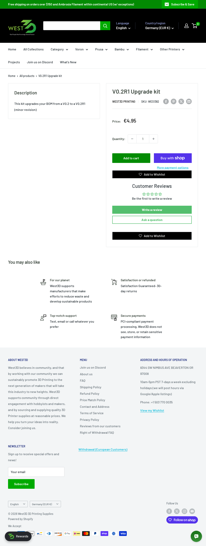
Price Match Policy (92, 400)
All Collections (33, 49)
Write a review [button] (152, 210)
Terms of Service (92, 413)
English (14, 504)
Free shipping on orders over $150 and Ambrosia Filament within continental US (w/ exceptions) (71, 4)
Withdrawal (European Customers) (102, 449)
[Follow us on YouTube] (192, 511)
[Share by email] (189, 101)
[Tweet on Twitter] (181, 101)
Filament (142, 49)
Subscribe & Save (182, 4)
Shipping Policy (90, 387)
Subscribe (21, 484)
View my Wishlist (152, 410)
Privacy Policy (89, 419)
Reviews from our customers (100, 426)
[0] (194, 25)
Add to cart (131, 158)
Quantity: (118, 139)
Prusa (99, 49)
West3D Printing (123, 101)
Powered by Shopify (20, 519)
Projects (14, 62)
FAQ (82, 380)
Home (12, 49)
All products (27, 76)
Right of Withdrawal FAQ (97, 432)
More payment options (172, 167)
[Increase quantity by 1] (153, 139)
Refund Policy (89, 393)
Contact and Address (94, 406)
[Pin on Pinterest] (173, 101)
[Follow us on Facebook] (169, 511)
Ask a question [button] (152, 220)
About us (86, 374)
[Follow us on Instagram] (184, 511)
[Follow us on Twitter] (177, 511)
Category (57, 49)
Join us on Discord (40, 62)
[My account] (186, 26)
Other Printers (170, 49)
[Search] (105, 25)
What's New (68, 62)
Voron (79, 49)
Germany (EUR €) (42, 504)
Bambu (120, 49)
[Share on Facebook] (166, 101)
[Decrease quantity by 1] (132, 139)
